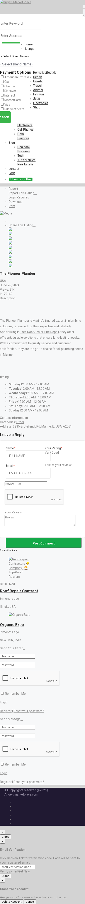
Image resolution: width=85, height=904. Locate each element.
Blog (12, 142)
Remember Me (15, 693)
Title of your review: (58, 465)
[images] (6, 213)
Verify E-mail (9, 871)
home (29, 44)
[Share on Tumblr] (10, 257)
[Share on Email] (10, 266)
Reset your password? (29, 711)
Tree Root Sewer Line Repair (39, 332)
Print (12, 206)
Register (6, 711)
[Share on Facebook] (10, 229)
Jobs (36, 98)
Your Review (13, 512)
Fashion (38, 94)
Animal (38, 90)
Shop (36, 107)
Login (3, 702)
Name (10, 448)
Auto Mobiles (26, 160)
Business (23, 151)
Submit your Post (20, 179)
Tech (20, 155)
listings (29, 48)
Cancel (30, 901)
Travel (37, 85)
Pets (20, 134)
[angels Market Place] (15, 2)
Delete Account (12, 901)
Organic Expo (12, 624)
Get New (24, 871)
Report (13, 188)
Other (20, 422)
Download (15, 201)
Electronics (40, 103)
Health (37, 77)
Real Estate (25, 164)
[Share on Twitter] (10, 234)
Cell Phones (25, 129)
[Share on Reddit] (10, 248)
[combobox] (16, 64)
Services (23, 138)
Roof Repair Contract (19, 591)
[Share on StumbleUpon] (10, 261)
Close (5, 836)
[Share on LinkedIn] (10, 239)
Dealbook (23, 147)
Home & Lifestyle (44, 72)
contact (14, 168)
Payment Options (15, 72)
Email (9, 465)
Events (37, 81)
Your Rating (53, 448)
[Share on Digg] (10, 243)
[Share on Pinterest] (10, 252)
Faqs (12, 173)
